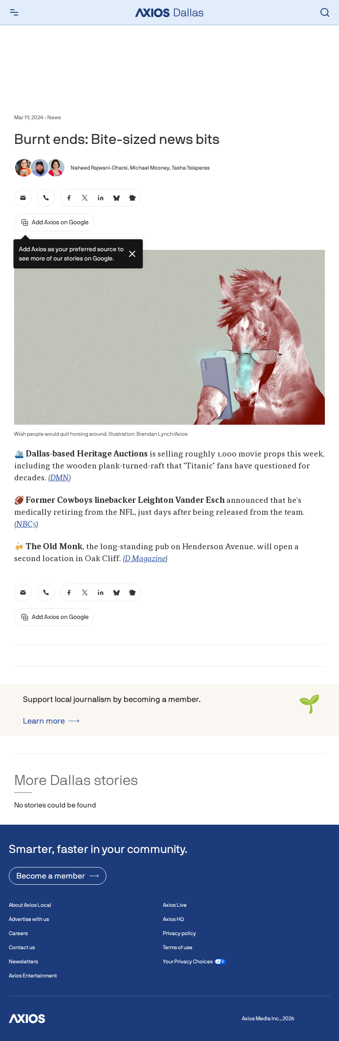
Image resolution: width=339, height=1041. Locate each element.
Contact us (22, 947)
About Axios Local (30, 905)
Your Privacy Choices (188, 961)
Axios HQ (173, 919)
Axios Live (175, 905)
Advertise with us (29, 919)
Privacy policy (179, 933)
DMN (59, 478)
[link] (23, 198)
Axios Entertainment (33, 975)
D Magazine (145, 559)
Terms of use (177, 947)
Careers (18, 933)
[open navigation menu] (14, 12)
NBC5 (26, 524)
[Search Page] (325, 12)
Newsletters (23, 961)
